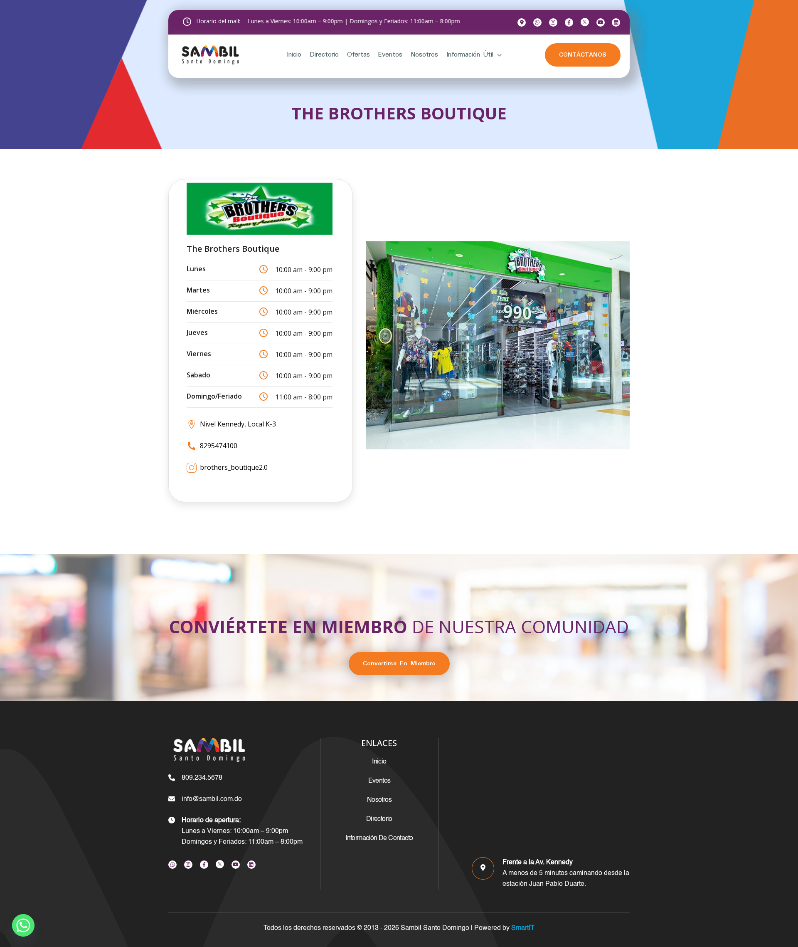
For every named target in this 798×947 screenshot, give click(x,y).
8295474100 (218, 445)
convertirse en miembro (399, 664)
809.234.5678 (202, 778)
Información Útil (469, 54)
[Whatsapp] (23, 925)
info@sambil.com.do (212, 799)
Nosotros (424, 54)
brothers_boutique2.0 (234, 467)
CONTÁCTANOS (582, 55)
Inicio (294, 54)
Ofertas (358, 54)
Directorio (324, 54)
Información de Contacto (379, 838)
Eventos (390, 54)
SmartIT (522, 928)
